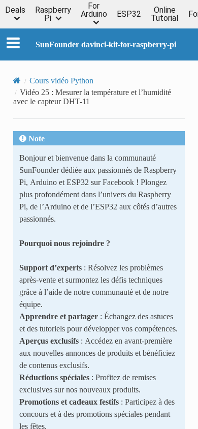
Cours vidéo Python (61, 80)
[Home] (17, 80)
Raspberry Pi (53, 14)
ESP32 (129, 14)
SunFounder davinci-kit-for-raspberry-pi (106, 44)
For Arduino (94, 10)
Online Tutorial (164, 14)
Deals (15, 10)
